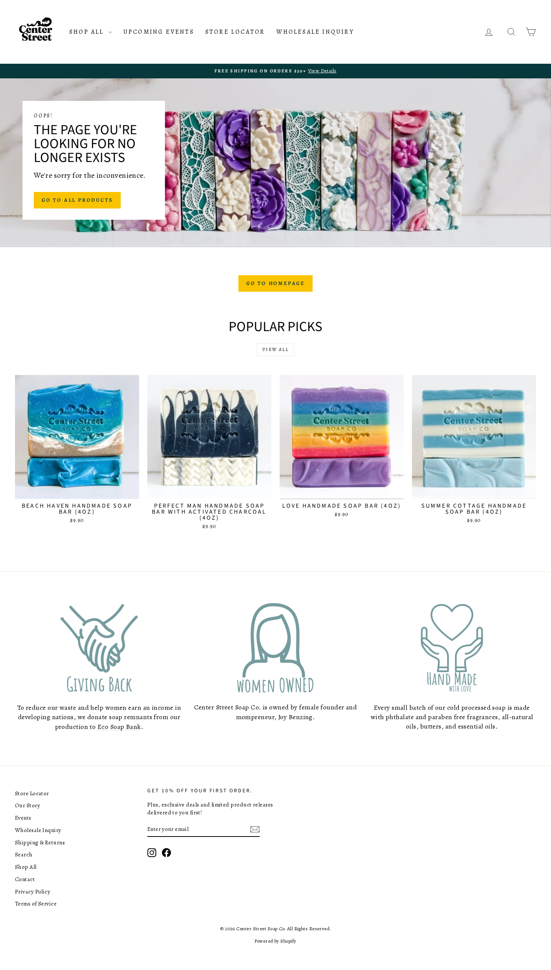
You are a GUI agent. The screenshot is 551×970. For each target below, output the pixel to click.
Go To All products (77, 200)
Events (23, 818)
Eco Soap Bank (119, 726)
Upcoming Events (158, 32)
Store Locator (235, 32)
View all (275, 349)
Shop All (87, 32)
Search (24, 854)
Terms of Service (36, 903)
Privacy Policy (32, 891)
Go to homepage (275, 283)
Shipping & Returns (40, 842)
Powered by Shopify (275, 941)
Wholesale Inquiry (315, 32)
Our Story (27, 805)
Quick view (77, 491)
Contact (25, 879)
